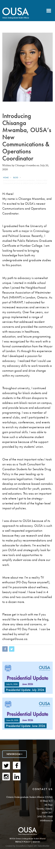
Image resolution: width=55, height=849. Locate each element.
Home (6, 177)
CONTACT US (43, 789)
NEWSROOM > (14, 754)
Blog (15, 177)
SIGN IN (36, 841)
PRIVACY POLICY (23, 841)
